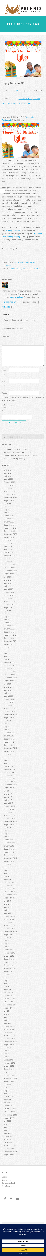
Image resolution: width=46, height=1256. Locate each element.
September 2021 (10, 641)
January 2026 (9, 485)
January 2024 (9, 558)
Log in (4, 1177)
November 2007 (10, 1145)
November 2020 (10, 671)
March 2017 (8, 803)
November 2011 (10, 999)
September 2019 (10, 714)
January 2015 (9, 882)
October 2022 (9, 604)
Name (4, 372)
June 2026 (8, 470)
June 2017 (8, 794)
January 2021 (9, 665)
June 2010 (8, 1050)
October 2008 (9, 1112)
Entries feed (6, 1180)
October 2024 (9, 531)
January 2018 (9, 772)
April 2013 (8, 947)
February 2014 (9, 916)
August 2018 (9, 751)
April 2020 (8, 693)
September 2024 (10, 534)
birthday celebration (14, 230)
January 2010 (9, 1066)
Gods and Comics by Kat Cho (15, 449)
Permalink (6, 307)
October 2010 (9, 1038)
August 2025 (9, 500)
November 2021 (10, 635)
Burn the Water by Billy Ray (14, 458)
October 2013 (9, 928)
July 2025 (7, 503)
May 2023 (8, 583)
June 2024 (8, 543)
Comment (5, 339)
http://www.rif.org (16, 297)
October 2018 (9, 745)
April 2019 (8, 730)
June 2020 (8, 687)
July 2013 (7, 937)
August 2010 (9, 1044)
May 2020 (8, 690)
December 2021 (10, 632)
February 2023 (9, 592)
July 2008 (7, 1121)
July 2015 (7, 864)
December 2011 (10, 995)
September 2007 (10, 1151)
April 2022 (8, 619)
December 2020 (10, 668)
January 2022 (9, 629)
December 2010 (10, 1032)
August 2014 (9, 898)
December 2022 (10, 598)
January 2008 (9, 1139)
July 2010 (7, 1047)
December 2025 (10, 488)
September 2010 (10, 1041)
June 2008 (8, 1124)
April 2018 (8, 763)
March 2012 (8, 986)
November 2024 (10, 528)
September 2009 (10, 1078)
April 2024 (8, 549)
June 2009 (8, 1087)
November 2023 (10, 564)
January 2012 (9, 992)
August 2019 (9, 717)
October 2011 (9, 1002)
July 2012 (7, 974)
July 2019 (7, 720)
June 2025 (8, 506)
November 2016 (10, 815)
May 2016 (8, 833)
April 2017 (8, 800)
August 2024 (9, 537)
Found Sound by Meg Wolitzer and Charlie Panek (23, 455)
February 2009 (9, 1099)
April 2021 (8, 656)
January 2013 (9, 956)
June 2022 (8, 613)
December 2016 (10, 812)
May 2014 (8, 907)
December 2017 (10, 775)
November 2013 (10, 925)
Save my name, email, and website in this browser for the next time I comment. (23, 398)
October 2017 (9, 781)
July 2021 (7, 647)
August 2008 (9, 1118)
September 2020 (10, 678)
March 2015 (8, 876)
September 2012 (10, 968)
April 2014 (8, 910)
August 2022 (9, 607)
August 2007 (9, 1154)
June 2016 (8, 830)
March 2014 (8, 913)
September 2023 (10, 571)
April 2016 (8, 836)
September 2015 (10, 858)
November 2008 (10, 1109)
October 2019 (9, 711)
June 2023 (8, 580)
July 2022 (7, 610)
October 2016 (9, 818)
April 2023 (8, 586)
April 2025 (8, 512)
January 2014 (9, 919)
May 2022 (8, 616)
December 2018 (10, 739)
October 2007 (9, 1148)
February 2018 (9, 769)
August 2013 (9, 934)
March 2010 (8, 1060)
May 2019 (8, 726)
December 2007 (10, 1142)
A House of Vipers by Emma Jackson (18, 452)
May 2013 (8, 943)
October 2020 (9, 674)
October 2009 (9, 1075)
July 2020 (7, 684)
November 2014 (10, 888)
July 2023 (7, 577)
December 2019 (10, 705)
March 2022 (8, 623)
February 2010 (9, 1063)
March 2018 (8, 766)
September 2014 (10, 895)
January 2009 (9, 1102)
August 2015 (9, 861)
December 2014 (10, 885)
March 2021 (8, 659)
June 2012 (8, 977)
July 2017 (7, 791)
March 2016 (8, 840)
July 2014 (7, 901)
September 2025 (10, 497)
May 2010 (8, 1054)
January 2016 (9, 846)
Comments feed (8, 1183)
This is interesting (25, 103)
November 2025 (10, 491)
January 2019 (9, 736)
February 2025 (9, 519)
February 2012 (9, 989)
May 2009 (8, 1090)
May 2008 (8, 1127)
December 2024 (10, 525)
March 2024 (8, 552)
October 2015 (9, 855)
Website (4, 393)
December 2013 (10, 922)
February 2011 (9, 1026)
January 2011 (9, 1029)
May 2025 (8, 509)
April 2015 (8, 873)
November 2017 (10, 778)
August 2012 (9, 971)
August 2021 (9, 644)
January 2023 (9, 595)
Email (4, 384)
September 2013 (10, 931)
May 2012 (8, 980)
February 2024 (9, 555)
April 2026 (8, 476)
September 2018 (10, 748)
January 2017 (9, 809)
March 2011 (8, 1023)
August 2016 (9, 824)
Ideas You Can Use (25, 99)
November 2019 (10, 708)
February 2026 (9, 482)
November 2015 (10, 852)
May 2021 (8, 653)
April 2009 (8, 1093)
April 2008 (8, 1130)
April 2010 (8, 1057)
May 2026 (8, 473)
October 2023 (9, 567)
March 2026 (8, 479)
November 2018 (10, 742)
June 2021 (8, 650)
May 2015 (8, 870)
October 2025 (9, 494)
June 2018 (8, 757)
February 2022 (9, 626)
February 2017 (9, 806)
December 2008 (10, 1106)
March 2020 (8, 696)
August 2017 (9, 788)
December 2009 (10, 1069)
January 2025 (9, 522)
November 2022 (10, 601)
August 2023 (9, 574)
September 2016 (10, 821)
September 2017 (10, 785)
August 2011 (9, 1008)
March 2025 (8, 516)
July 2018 (7, 754)
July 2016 (7, 827)
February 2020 (9, 699)
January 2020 (9, 702)
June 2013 (8, 940)
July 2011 (7, 1011)
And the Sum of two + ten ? (4, 409)
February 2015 (9, 879)
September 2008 (10, 1115)
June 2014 (8, 904)
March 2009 (8, 1096)
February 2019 (9, 733)
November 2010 (10, 1035)
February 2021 (9, 662)
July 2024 (7, 540)
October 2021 (9, 638)
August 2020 (9, 681)
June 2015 (8, 867)
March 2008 (8, 1133)
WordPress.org (8, 1186)
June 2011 (8, 1014)
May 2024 (8, 546)
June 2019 (8, 723)
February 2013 (9, 953)
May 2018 (8, 760)
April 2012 (8, 983)
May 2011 (8, 1017)
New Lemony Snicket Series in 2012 (25, 268)
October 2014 (9, 892)
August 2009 (9, 1081)
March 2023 (8, 589)
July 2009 (7, 1084)
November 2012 (10, 962)
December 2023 (10, 561)
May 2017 (8, 797)
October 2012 (9, 965)
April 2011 (8, 1020)
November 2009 (10, 1072)
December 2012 (10, 959)
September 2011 (10, 1005)
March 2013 (8, 950)
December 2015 (10, 849)
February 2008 (9, 1136)
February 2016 (9, 843)
